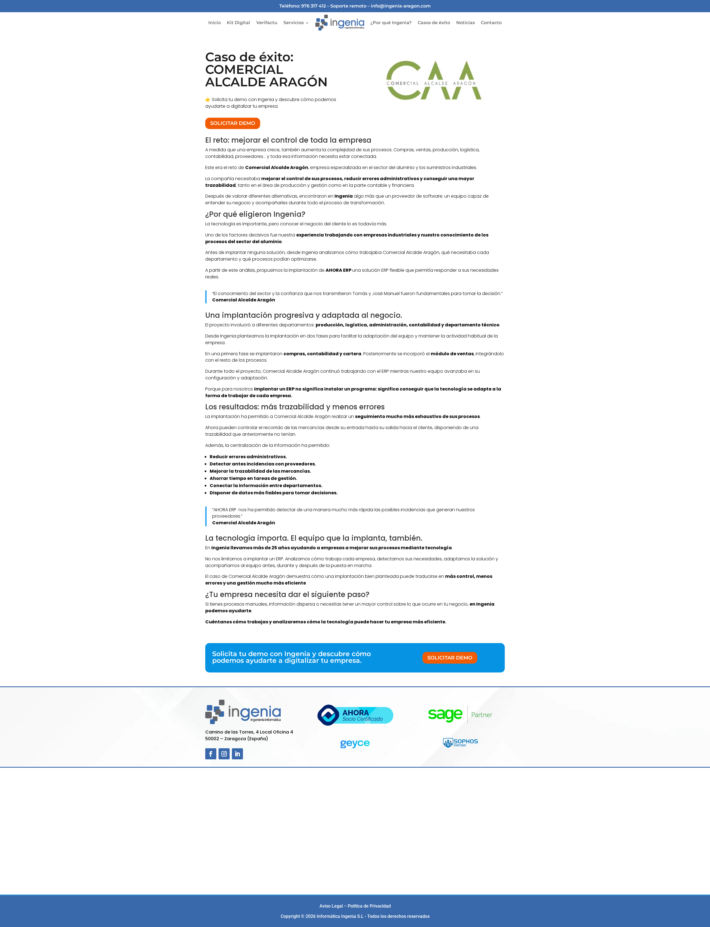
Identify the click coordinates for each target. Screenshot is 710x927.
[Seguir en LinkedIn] (237, 753)
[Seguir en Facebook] (210, 753)
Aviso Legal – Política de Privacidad (355, 906)
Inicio (214, 22)
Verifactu (266, 22)
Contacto (491, 22)
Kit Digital (238, 22)
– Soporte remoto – (349, 6)
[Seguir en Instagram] (224, 753)
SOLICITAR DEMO (232, 123)
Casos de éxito (434, 22)
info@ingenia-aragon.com (401, 6)
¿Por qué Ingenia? (391, 22)
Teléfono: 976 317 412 (302, 6)
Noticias (465, 22)
